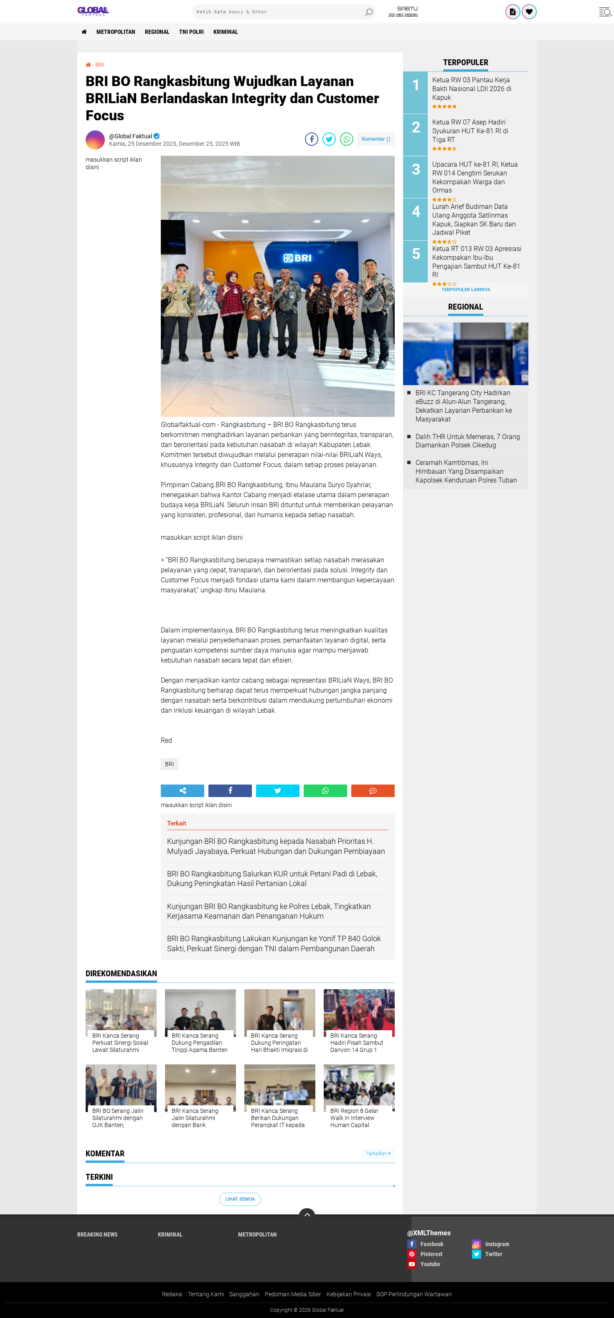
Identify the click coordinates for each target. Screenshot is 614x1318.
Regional (157, 31)
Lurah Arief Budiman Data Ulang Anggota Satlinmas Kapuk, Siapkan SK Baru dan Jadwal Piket (474, 219)
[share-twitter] (329, 139)
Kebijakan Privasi (349, 1294)
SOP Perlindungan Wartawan (414, 1294)
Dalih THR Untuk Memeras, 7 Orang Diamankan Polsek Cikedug (468, 441)
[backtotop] (307, 1216)
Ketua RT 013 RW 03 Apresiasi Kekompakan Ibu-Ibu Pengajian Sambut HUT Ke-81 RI (477, 262)
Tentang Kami (206, 1294)
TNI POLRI (191, 31)
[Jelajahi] (604, 11)
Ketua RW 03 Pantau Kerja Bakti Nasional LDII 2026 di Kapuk (472, 89)
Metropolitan (115, 31)
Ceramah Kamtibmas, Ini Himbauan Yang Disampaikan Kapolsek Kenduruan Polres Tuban (466, 471)
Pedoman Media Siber (293, 1294)
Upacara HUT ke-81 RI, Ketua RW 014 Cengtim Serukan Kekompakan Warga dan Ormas (475, 177)
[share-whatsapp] (346, 139)
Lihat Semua (240, 1199)
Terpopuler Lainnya (465, 289)
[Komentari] (373, 791)
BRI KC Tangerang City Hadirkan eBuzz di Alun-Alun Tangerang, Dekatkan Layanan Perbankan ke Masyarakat (464, 406)
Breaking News (97, 1234)
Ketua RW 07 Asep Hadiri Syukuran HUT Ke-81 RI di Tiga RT (470, 131)
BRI (99, 64)
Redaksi (172, 1294)
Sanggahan (244, 1294)
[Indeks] (513, 11)
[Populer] (529, 11)
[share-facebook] (311, 139)
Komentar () (376, 139)
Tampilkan (377, 1153)
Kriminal (225, 31)
